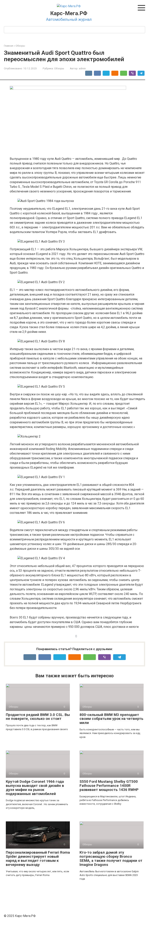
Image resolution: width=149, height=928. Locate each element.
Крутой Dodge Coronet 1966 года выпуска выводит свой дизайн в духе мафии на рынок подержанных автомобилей (35, 787)
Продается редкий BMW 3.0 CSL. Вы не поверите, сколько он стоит (38, 716)
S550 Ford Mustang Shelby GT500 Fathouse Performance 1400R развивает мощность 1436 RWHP (109, 785)
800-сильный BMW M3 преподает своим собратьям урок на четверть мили (111, 718)
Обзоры (59, 68)
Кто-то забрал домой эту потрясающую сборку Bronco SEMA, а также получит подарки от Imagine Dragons (111, 858)
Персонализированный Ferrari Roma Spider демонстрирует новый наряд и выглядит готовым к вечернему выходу (38, 858)
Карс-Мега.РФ (68, 13)
